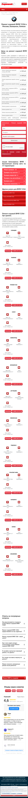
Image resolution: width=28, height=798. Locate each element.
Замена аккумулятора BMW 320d (11, 200)
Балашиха (14, 499)
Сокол (13, 312)
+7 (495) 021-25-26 (17, 574)
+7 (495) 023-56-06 (17, 547)
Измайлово (13, 554)
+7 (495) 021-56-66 (17, 520)
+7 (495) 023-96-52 (17, 493)
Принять (14, 795)
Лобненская (13, 418)
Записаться (8, 251)
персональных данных (18, 791)
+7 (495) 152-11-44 (17, 251)
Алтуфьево (14, 391)
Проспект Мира (13, 472)
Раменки (13, 257)
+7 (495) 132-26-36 (17, 305)
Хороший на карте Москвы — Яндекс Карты (14, 753)
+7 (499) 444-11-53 (17, 438)
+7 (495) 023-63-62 (17, 384)
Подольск (13, 445)
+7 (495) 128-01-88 (17, 465)
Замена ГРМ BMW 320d (8, 204)
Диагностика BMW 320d (9, 193)
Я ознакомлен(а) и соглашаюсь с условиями (12, 793)
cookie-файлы (10, 790)
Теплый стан (13, 285)
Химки (14, 526)
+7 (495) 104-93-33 (17, 331)
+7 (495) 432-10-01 (17, 358)
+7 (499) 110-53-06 (17, 411)
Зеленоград (13, 338)
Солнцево (13, 230)
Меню (3, 9)
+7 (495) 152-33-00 (17, 278)
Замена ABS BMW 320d (8, 196)
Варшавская (13, 365)
